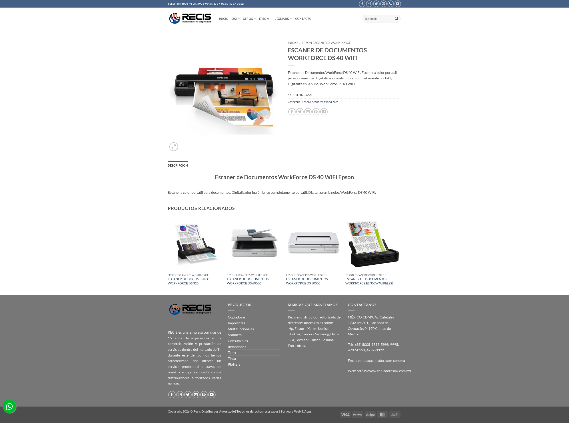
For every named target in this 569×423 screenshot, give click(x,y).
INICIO (223, 18)
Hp (291, 328)
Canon (307, 334)
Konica (323, 328)
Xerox (312, 328)
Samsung (322, 334)
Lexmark (282, 18)
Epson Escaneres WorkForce (326, 42)
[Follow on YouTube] (398, 3)
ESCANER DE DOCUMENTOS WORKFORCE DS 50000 (307, 281)
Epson (299, 328)
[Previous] (168, 255)
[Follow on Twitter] (376, 3)
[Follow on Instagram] (369, 3)
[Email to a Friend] (308, 111)
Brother (294, 334)
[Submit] (396, 18)
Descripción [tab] (178, 165)
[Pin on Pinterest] (316, 111)
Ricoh (316, 340)
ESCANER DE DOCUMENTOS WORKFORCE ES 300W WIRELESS (369, 281)
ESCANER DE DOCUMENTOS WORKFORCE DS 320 (188, 281)
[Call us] (390, 3)
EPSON (264, 18)
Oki (291, 340)
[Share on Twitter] (300, 111)
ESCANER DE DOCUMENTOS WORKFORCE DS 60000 (247, 281)
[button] (173, 146)
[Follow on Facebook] (362, 3)
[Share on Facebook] (292, 111)
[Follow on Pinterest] (204, 394)
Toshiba (328, 340)
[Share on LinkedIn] (324, 111)
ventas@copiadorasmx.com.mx (381, 360)
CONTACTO (303, 18)
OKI (234, 18)
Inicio (293, 42)
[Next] (400, 255)
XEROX (248, 18)
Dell (333, 334)
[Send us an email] (383, 3)
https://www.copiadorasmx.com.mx (384, 371)
